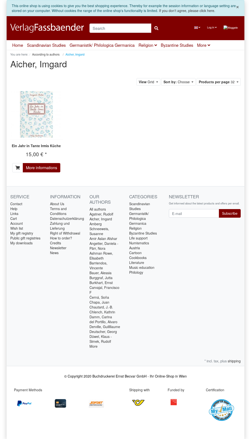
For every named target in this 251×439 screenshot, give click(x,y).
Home (17, 45)
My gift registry (21, 233)
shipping (234, 360)
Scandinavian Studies (46, 45)
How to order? (61, 238)
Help (13, 208)
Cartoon (135, 252)
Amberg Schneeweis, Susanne (99, 228)
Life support (138, 238)
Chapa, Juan (99, 302)
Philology (136, 272)
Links (14, 213)
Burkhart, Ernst (101, 282)
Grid (147, 81)
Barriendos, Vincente (98, 265)
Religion (146, 45)
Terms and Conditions (58, 211)
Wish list (16, 228)
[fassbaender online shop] (46, 28)
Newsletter (58, 247)
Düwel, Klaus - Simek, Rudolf (100, 339)
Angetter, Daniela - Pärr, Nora (103, 246)
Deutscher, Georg (103, 331)
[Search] (156, 28)
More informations (41, 167)
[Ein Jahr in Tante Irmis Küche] (36, 114)
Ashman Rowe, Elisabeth (101, 256)
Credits (55, 242)
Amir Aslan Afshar (103, 238)
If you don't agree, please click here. (187, 10)
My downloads (21, 242)
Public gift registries (25, 238)
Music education (141, 267)
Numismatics (139, 242)
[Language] (197, 27)
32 (217, 81)
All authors (97, 209)
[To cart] (17, 167)
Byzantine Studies (177, 45)
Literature (136, 262)
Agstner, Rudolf (101, 214)
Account (16, 223)
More (93, 346)
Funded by (176, 389)
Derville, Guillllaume (104, 326)
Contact (16, 203)
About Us (57, 203)
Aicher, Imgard (100, 218)
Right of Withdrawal (65, 233)
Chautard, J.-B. (101, 307)
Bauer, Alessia (100, 272)
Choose (177, 81)
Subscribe (230, 213)
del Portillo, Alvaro (103, 321)
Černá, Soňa (99, 297)
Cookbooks (138, 257)
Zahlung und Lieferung (60, 226)
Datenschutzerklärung (67, 218)
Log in (211, 27)
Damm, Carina (100, 316)
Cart (13, 218)
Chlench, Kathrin (102, 311)
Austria (134, 247)
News (54, 252)
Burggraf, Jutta (101, 277)
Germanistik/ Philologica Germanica (102, 45)
